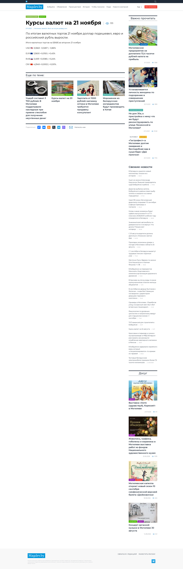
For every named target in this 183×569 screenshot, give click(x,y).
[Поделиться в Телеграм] (58, 127)
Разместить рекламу (147, 554)
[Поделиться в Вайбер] (63, 127)
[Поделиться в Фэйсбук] (39, 127)
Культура (133, 521)
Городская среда (136, 110)
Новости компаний (120, 7)
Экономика (108, 94)
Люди (108, 7)
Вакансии (81, 94)
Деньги (42, 16)
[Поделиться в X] (53, 127)
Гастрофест (134, 137)
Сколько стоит (32, 16)
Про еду (143, 137)
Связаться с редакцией (127, 554)
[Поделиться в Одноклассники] (48, 127)
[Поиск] (155, 1)
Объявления (62, 7)
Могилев (144, 44)
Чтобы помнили (98, 7)
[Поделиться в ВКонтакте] (43, 127)
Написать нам (80, 127)
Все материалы (150, 7)
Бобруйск (51, 7)
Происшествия (75, 7)
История (86, 7)
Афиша (138, 480)
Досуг (132, 399)
